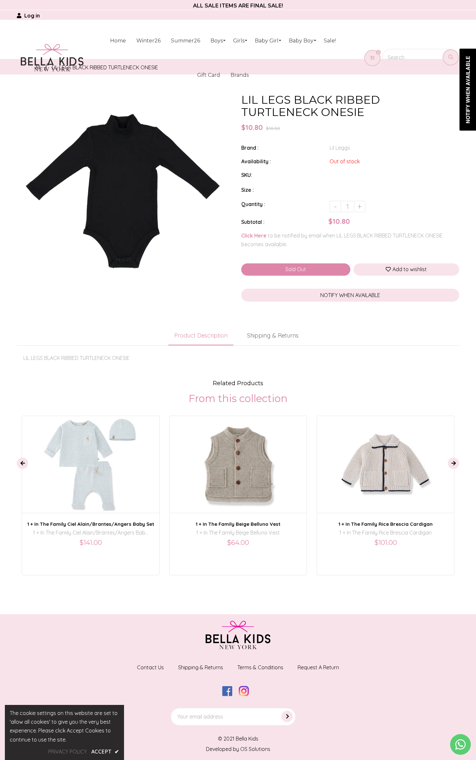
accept (105, 751)
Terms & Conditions (260, 667)
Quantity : (253, 204)
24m (249, 458)
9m (100, 458)
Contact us (150, 667)
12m (371, 458)
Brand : (250, 147)
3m (85, 458)
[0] (370, 58)
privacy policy (67, 751)
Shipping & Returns (273, 335)
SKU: (246, 175)
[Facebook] (229, 694)
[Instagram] (246, 694)
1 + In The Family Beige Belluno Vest (238, 524)
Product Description (201, 335)
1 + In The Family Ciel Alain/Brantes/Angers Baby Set (90, 524)
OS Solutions (255, 749)
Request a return (318, 667)
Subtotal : (253, 222)
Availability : (256, 161)
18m (232, 458)
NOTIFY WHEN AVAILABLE (350, 295)
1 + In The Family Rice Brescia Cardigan (385, 524)
